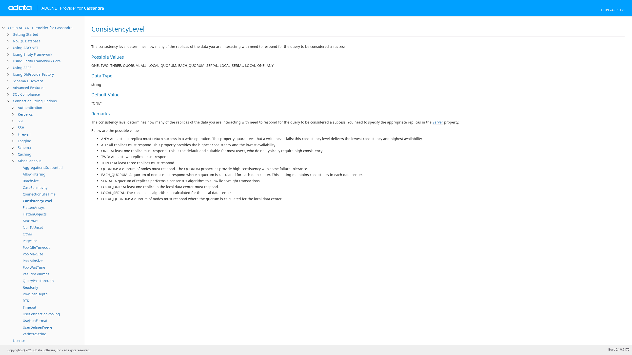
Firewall (24, 134)
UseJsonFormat (35, 320)
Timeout (29, 307)
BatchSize (31, 180)
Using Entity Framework (32, 54)
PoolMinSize (33, 260)
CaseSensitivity (35, 187)
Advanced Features (28, 87)
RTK (26, 300)
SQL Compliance (26, 94)
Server (438, 122)
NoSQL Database (26, 41)
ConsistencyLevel (37, 200)
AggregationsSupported (43, 167)
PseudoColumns (36, 274)
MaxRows (30, 220)
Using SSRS (22, 67)
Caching (24, 154)
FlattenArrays (34, 207)
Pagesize (30, 240)
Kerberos (25, 114)
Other (27, 234)
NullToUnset (33, 227)
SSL (20, 121)
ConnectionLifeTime (39, 194)
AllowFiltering (34, 174)
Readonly (30, 287)
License (19, 340)
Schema (24, 147)
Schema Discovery (28, 81)
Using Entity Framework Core (37, 61)
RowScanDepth (35, 294)
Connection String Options (35, 101)
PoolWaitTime (34, 267)
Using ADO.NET (25, 47)
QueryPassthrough (38, 280)
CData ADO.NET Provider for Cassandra (40, 27)
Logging (24, 141)
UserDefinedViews (38, 327)
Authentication (30, 107)
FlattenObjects (35, 214)
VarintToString (34, 334)
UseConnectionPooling (41, 314)
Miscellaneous (29, 161)
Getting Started (25, 34)
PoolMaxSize (33, 254)
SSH (21, 127)
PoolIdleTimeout (36, 247)
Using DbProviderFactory (33, 74)
